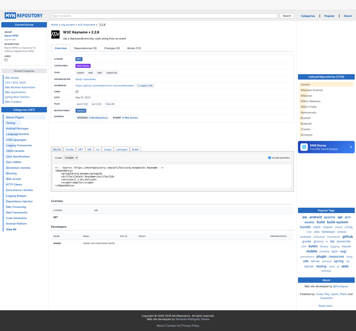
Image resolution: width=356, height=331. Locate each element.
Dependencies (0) (85, 48)
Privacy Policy (190, 325)
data (317, 231)
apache (330, 217)
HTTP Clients (14, 184)
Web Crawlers (13, 101)
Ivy (98, 149)
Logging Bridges (16, 195)
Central (81, 110)
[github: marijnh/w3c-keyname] (76, 91)
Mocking (11, 173)
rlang (349, 256)
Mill (89, 149)
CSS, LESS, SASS (15, 82)
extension (319, 236)
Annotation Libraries (18, 167)
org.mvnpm (68, 24)
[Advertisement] (178, 4)
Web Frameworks (17, 212)
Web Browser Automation (20, 87)
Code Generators (16, 218)
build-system (337, 222)
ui (338, 266)
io (327, 241)
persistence (307, 256)
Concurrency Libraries (19, 190)
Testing (10, 122)
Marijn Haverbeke (85, 79)
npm (99, 72)
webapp (326, 270)
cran (309, 231)
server (316, 261)
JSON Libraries (15, 150)
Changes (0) (112, 48)
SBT (80, 149)
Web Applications (15, 92)
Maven (57, 149)
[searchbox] (164, 15)
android (315, 217)
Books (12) (134, 48)
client (317, 227)
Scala (319, 294)
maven (346, 246)
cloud (339, 227)
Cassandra (326, 297)
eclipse (342, 231)
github (347, 236)
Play (326, 294)
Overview (61, 48)
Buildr (135, 149)
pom (82, 104)
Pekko (343, 294)
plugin (322, 256)
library (324, 246)
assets (80, 72)
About (348, 15)
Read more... (326, 305)
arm (348, 217)
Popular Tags (326, 210)
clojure (328, 227)
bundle (306, 227)
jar (96, 104)
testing (321, 266)
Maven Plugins (15, 117)
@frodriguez (340, 286)
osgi (343, 251)
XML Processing (16, 206)
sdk (306, 261)
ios (332, 241)
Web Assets (12, 77)
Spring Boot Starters (17, 96)
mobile (312, 251)
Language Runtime (17, 134)
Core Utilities (14, 162)
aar (305, 217)
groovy (319, 241)
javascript (344, 241)
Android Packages (17, 128)
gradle (307, 241)
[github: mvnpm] (5, 59)
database (329, 231)
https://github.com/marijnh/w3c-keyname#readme (104, 85)
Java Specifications (18, 156)
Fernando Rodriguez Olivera (192, 319)
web (90, 72)
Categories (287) (24, 109)
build (321, 222)
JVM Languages (16, 139)
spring (339, 261)
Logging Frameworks (19, 145)
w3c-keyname (86, 24)
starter (309, 266)
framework (334, 236)
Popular (329, 15)
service (327, 261)
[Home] (24, 17)
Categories (308, 15)
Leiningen (122, 149)
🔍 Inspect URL (145, 85)
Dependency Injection (19, 201)
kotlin (313, 246)
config (348, 227)
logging (335, 246)
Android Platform (16, 223)
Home (54, 24)
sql (348, 261)
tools (332, 266)
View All (110, 104)
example (306, 236)
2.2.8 (95, 32)
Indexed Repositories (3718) (326, 76)
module (324, 251)
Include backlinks (281, 157)
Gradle (70, 149)
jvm (304, 246)
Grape (107, 149)
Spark (334, 294)
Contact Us (173, 325)
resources (111, 72)
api (340, 217)
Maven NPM (11, 35)
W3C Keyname (75, 32)
